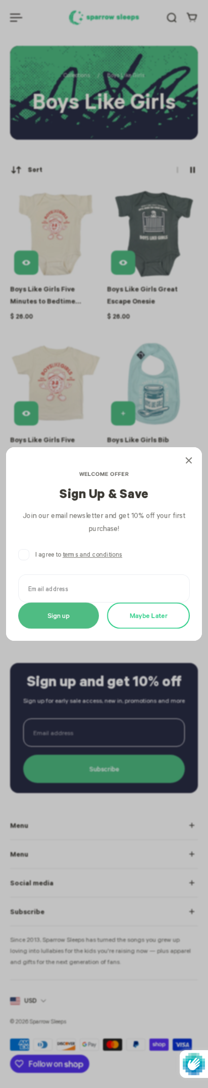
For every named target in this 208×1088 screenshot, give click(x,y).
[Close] (189, 460)
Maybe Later (149, 615)
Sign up (58, 615)
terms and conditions (92, 554)
